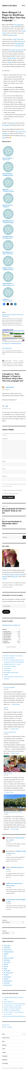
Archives (4, 931)
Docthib (8, 883)
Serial (5, 956)
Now (3, 1041)
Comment (5, 438)
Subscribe (6, 612)
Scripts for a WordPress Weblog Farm (12, 1008)
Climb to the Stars (9, 5)
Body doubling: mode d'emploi (11, 672)
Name (4, 461)
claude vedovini (13, 364)
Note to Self (6, 983)
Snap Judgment (7, 976)
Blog (3, 1034)
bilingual (22, 362)
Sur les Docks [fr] (8, 985)
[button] (19, 630)
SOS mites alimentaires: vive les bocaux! (13, 655)
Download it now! (19, 45)
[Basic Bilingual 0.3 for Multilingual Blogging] (13, 335)
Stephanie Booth (7, 360)
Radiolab (6, 964)
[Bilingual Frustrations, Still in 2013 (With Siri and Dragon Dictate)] (13, 320)
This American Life (8, 972)
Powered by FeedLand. (11, 646)
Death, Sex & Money (9, 958)
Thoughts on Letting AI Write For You (13, 812)
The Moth (6, 974)
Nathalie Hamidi (9, 387)
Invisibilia (6, 953)
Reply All (6, 966)
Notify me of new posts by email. (11, 493)
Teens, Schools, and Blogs (10, 666)
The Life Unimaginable (9, 658)
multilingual (19, 364)
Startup (5, 968)
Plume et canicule (8, 773)
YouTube (17, 574)
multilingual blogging (6, 365)
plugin (12, 365)
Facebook (4, 578)
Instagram (4, 576)
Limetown (6, 979)
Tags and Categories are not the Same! (13, 1006)
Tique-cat (6, 707)
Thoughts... (6, 674)
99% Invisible (7, 970)
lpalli (6, 406)
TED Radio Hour (8, 981)
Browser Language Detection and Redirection (14, 1016)
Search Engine (7, 670)
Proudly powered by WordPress (17, 1068)
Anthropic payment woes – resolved (12, 664)
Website (4, 476)
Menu (23, 5)
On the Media (7, 947)
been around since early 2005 (16, 49)
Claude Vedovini (17, 39)
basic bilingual (16, 362)
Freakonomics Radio (8, 951)
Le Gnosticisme (7, 668)
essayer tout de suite (12, 35)
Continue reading (15, 704)
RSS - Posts (6, 1025)
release (16, 365)
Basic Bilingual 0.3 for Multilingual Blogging (11, 343)
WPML (10, 62)
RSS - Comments (8, 1027)
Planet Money (7, 960)
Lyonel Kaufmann (10, 899)
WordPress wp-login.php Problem (12, 1010)
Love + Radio (7, 962)
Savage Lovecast (7, 949)
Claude (13, 123)
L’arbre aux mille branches (10, 732)
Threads (22, 574)
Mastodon (12, 574)
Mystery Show (7, 945)
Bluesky (7, 574)
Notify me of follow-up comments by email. (13, 490)
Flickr (16, 576)
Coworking (5, 1063)
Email (4, 469)
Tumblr (12, 576)
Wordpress (9, 362)
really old (22, 41)
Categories (4, 920)
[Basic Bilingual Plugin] (13, 351)
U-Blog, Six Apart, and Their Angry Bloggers (14, 1003)
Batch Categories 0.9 (9, 1001)
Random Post (5, 1038)
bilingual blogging (6, 364)
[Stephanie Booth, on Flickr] (14, 558)
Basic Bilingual (18, 24)
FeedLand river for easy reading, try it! (11, 625)
